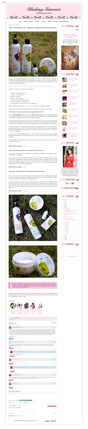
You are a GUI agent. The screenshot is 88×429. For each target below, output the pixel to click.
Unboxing (43, 21)
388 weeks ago (18, 359)
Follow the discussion (55, 322)
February (65, 231)
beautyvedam (14, 341)
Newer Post (11, 413)
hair (12, 319)
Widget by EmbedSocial (71, 256)
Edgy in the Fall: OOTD (68, 216)
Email (25, 401)
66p (20, 351)
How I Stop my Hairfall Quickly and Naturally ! (33, 311)
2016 (64, 237)
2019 (64, 205)
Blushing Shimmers (16, 351)
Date (12, 324)
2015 (64, 239)
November (66, 222)
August (65, 227)
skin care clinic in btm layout (42, 378)
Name (10, 401)
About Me (55, 21)
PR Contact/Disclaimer (64, 21)
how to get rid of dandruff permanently (18, 361)
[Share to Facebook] (17, 317)
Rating (15, 324)
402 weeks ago (22, 327)
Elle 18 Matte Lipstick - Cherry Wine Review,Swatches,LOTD (73, 135)
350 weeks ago (17, 383)
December (66, 208)
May (65, 229)
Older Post (55, 413)
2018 (64, 207)
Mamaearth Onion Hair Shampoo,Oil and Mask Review (73, 79)
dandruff (13, 359)
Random (49, 21)
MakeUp (31, 21)
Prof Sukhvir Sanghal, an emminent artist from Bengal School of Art (70, 36)
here (26, 106)
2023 (64, 199)
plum (14, 319)
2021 (64, 201)
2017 (64, 235)
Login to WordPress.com (28, 400)
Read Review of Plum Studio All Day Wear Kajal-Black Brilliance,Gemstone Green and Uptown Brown (31, 86)
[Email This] (14, 317)
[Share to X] (16, 317)
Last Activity (18, 324)
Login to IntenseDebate (21, 400)
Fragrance (37, 21)
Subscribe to (11, 405)
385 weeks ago (24, 351)
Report (55, 338)
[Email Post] (12, 317)
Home (20, 21)
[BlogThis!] (15, 317)
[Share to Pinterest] (18, 317)
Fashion (25, 21)
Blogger (36, 420)
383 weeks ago (19, 374)
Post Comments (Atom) (18, 415)
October (65, 223)
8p (17, 341)
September (66, 225)
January (65, 233)
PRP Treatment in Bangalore (16, 346)
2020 (64, 203)
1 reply (15, 348)
